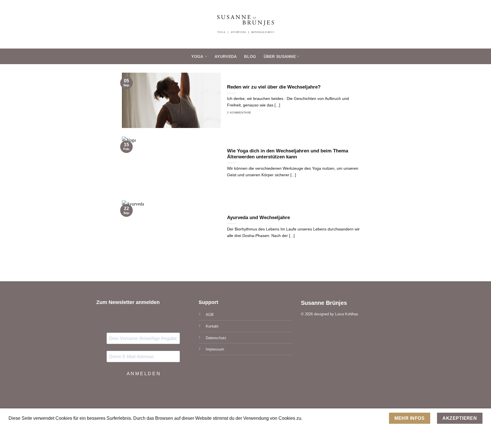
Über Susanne (280, 56)
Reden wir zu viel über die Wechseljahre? (274, 87)
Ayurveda (226, 56)
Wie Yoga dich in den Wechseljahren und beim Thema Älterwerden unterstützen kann (287, 154)
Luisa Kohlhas (346, 314)
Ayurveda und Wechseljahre (258, 217)
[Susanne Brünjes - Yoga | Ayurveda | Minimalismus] (245, 24)
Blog (250, 56)
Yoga (197, 56)
